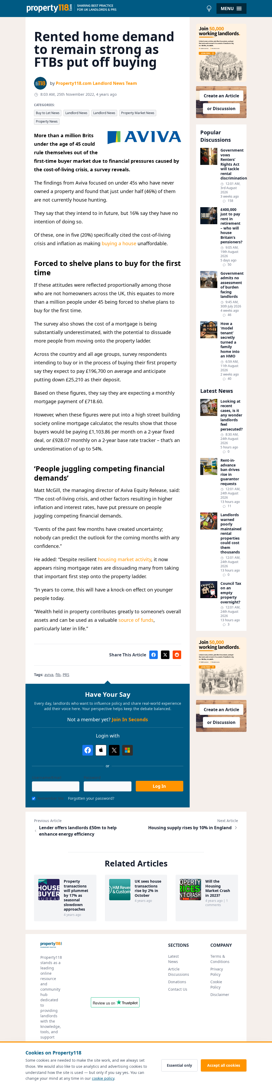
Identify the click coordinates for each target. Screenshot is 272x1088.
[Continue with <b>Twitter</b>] (114, 750)
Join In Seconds (130, 719)
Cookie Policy (216, 984)
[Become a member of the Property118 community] (221, 53)
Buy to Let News (48, 113)
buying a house (119, 243)
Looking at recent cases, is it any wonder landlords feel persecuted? (231, 415)
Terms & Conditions (220, 959)
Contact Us (177, 989)
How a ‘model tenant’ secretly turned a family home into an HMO (230, 340)
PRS (66, 674)
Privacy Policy (216, 971)
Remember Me (50, 798)
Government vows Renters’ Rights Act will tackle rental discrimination (231, 164)
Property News (47, 121)
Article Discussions (178, 971)
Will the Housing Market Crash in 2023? (217, 888)
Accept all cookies (223, 1065)
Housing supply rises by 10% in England (190, 828)
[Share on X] (165, 655)
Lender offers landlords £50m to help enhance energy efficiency (78, 831)
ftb (58, 674)
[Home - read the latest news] (115, 8)
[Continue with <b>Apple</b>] (101, 750)
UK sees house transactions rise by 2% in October (148, 888)
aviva (48, 674)
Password (92, 777)
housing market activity (124, 559)
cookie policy (103, 1078)
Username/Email (46, 777)
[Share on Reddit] (177, 655)
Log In (159, 786)
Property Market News (137, 113)
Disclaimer (219, 994)
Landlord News (76, 113)
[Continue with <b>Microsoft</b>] (127, 750)
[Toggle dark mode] (209, 8)
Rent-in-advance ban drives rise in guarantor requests (230, 472)
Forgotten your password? (91, 798)
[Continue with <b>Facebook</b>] (87, 750)
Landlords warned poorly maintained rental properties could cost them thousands (230, 533)
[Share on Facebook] (153, 655)
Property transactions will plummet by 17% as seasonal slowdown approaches (76, 895)
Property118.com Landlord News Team (96, 83)
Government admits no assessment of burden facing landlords (231, 285)
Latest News (173, 959)
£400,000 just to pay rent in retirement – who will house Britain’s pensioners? (231, 225)
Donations (177, 981)
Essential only (179, 1065)
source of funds (136, 620)
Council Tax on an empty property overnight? (230, 593)
